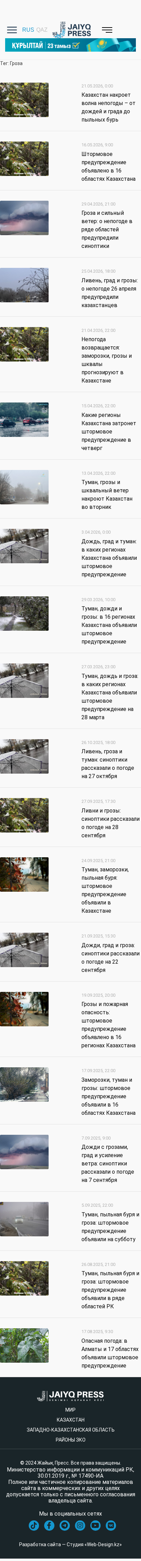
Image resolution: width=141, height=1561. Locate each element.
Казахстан (71, 1420)
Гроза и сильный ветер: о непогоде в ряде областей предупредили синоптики (106, 229)
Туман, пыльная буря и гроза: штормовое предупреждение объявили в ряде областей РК (110, 1290)
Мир (70, 1410)
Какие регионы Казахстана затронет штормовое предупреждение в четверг (108, 431)
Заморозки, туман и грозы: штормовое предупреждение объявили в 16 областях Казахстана (108, 1096)
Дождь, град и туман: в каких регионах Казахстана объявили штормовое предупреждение (109, 558)
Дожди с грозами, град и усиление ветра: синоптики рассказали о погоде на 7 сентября (107, 1163)
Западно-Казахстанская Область (71, 1430)
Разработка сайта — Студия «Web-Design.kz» (70, 1544)
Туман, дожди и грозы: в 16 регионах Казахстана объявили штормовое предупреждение (109, 625)
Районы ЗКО (71, 1440)
